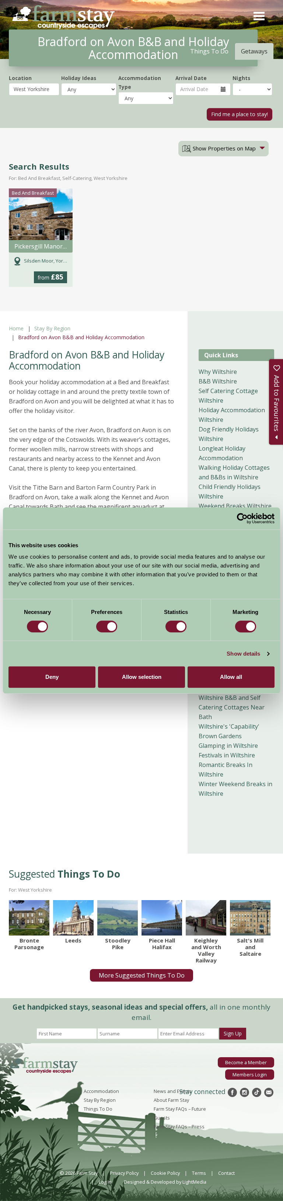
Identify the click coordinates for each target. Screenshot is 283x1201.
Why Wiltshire (218, 372)
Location (20, 77)
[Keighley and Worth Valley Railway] (206, 918)
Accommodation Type (139, 82)
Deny (52, 677)
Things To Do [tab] (209, 51)
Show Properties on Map (223, 148)
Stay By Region (52, 328)
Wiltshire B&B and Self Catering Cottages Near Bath (232, 707)
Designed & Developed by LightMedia (165, 1182)
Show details (243, 653)
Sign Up (233, 1033)
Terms (199, 1173)
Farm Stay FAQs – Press (179, 1126)
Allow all (231, 677)
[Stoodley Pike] (117, 918)
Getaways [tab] (254, 51)
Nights (241, 77)
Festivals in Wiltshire (227, 755)
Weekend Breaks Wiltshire (235, 506)
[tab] (223, 148)
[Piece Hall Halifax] (162, 918)
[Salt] (250, 918)
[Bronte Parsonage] (29, 918)
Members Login (250, 1074)
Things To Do (98, 1108)
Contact (226, 1173)
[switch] (106, 626)
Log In (105, 1182)
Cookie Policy (165, 1173)
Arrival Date (191, 77)
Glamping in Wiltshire (228, 746)
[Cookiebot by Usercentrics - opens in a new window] (242, 518)
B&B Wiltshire (218, 381)
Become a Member (246, 1062)
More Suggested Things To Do (142, 975)
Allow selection (141, 677)
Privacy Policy (124, 1173)
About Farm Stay (171, 1100)
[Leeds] (73, 918)
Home (16, 328)
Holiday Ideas (78, 77)
